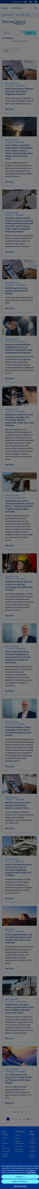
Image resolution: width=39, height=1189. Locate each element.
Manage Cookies (20, 1186)
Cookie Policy (31, 1173)
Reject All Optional (19, 1181)
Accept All (19, 1177)
